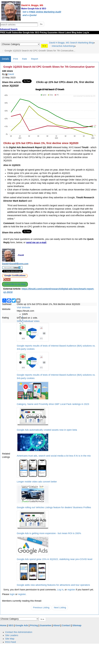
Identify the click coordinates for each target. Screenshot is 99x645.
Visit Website (23, 307)
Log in (60, 589)
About (61, 32)
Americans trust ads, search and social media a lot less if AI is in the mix (54, 455)
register (71, 589)
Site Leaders (11, 635)
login (12, 594)
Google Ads (28, 32)
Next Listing (60, 607)
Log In (86, 32)
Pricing (43, 32)
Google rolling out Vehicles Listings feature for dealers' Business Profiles (54, 507)
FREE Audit (5, 32)
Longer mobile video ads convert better (37, 481)
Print (15, 59)
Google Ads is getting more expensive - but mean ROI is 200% (49, 533)
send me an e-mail (36, 242)
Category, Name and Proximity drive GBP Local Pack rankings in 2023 (53, 404)
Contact (66, 625)
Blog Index (77, 32)
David (11, 74)
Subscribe (17, 32)
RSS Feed (10, 642)
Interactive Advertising (63, 46)
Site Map (9, 638)
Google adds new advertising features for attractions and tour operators (53, 585)
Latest (68, 32)
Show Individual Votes (28, 321)
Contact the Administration (18, 632)
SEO (37, 32)
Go (41, 24)
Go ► (44, 46)
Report (34, 59)
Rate (24, 59)
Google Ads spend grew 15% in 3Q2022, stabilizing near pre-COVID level (54, 559)
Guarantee (52, 32)
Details (5, 59)
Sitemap (76, 625)
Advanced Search (9, 29)
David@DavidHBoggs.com (15, 264)
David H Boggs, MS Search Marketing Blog (71, 42)
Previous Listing (41, 607)
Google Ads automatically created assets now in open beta (47, 430)
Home (3, 625)
